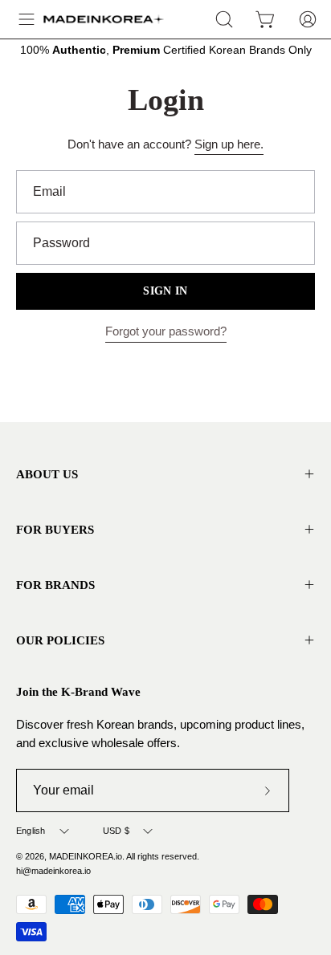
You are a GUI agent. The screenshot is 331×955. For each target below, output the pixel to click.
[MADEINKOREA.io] (103, 19)
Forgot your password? (166, 331)
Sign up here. (229, 144)
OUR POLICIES (60, 640)
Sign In (165, 291)
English (31, 830)
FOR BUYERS (55, 529)
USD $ (116, 830)
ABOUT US (47, 474)
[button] (224, 19)
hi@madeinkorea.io (53, 871)
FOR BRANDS (55, 584)
